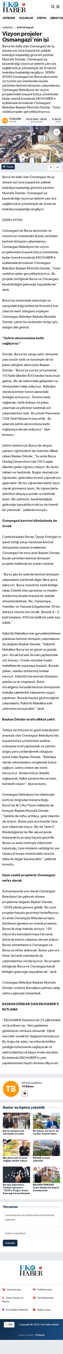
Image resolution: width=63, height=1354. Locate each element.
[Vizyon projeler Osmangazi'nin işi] (31, 144)
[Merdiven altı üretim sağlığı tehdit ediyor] (16, 1147)
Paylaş (10, 166)
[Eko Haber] (14, 7)
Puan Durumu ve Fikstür (13, 1300)
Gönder (10, 1243)
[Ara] (53, 7)
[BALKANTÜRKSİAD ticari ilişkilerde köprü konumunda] (46, 1174)
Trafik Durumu (44, 1289)
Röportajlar (25, 28)
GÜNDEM (9, 18)
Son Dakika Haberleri (17, 1310)
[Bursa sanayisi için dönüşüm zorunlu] (16, 1120)
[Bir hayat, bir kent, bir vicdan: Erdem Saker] (46, 1120)
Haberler (7, 28)
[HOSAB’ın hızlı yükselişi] (46, 1147)
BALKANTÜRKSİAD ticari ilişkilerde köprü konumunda (46, 1188)
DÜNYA (41, 18)
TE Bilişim (40, 1335)
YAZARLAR (26, 18)
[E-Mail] (24, 1094)
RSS (10, 1324)
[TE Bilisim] (11, 1088)
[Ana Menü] (57, 7)
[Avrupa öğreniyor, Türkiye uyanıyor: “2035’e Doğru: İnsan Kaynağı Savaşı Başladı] (16, 1174)
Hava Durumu (14, 1289)
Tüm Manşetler (45, 1298)
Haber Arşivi (44, 1310)
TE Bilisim (28, 1086)
